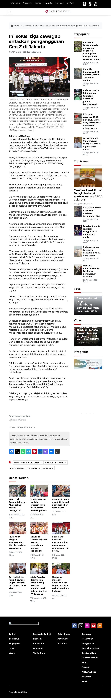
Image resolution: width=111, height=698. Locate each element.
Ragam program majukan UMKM (87, 402)
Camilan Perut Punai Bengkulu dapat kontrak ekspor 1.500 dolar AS (88, 195)
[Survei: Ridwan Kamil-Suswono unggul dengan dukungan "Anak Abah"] (17, 568)
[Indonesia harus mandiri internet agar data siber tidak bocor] (61, 490)
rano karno (33, 468)
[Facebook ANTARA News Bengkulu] (84, 3)
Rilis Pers (70, 3)
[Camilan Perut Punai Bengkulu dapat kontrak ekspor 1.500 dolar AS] (88, 177)
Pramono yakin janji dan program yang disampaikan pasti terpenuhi (38, 505)
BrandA (85, 667)
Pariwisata (38, 643)
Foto (77, 288)
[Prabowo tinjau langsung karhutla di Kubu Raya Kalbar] (78, 251)
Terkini (38, 3)
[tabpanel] (88, 305)
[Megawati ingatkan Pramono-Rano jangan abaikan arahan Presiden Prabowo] (61, 568)
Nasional (27, 25)
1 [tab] (80, 316)
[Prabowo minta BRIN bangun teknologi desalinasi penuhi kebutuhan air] (78, 94)
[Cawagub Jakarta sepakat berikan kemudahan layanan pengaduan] (39, 528)
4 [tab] (92, 316)
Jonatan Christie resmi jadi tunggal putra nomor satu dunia (91, 231)
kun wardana (17, 468)
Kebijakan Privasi (90, 648)
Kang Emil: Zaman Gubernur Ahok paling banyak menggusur (17, 505)
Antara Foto (27, 3)
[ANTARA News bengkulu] (58, 11)
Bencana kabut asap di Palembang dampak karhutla (87, 303)
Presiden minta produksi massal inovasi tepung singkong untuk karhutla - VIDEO (87, 333)
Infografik (81, 352)
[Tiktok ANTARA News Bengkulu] (90, 5)
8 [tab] (84, 348)
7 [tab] (100, 344)
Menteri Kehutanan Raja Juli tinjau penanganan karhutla (91, 271)
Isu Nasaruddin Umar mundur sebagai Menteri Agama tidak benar (91, 144)
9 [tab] (88, 348)
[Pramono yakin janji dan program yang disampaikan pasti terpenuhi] (39, 490)
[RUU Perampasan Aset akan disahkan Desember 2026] (78, 211)
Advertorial (63, 639)
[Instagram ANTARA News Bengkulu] (95, 3)
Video (78, 320)
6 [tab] (96, 344)
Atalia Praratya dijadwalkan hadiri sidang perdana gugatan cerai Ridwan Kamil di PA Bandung (38, 585)
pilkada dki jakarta (55, 462)
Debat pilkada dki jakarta (28, 462)
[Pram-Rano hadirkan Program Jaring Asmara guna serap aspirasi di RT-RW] (61, 528)
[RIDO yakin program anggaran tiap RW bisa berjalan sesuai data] (17, 528)
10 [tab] (92, 348)
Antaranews (15, 3)
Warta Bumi (39, 653)
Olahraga (38, 648)
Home (16, 25)
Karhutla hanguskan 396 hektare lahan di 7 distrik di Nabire (91, 75)
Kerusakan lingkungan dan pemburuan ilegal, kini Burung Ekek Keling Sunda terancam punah (91, 51)
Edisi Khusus (64, 634)
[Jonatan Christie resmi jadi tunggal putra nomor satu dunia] (78, 230)
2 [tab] (84, 316)
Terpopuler (48, 3)
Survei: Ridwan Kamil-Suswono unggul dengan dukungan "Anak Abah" (17, 583)
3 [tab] (88, 316)
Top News (59, 3)
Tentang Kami (89, 653)
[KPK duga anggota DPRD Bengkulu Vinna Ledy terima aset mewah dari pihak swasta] (78, 118)
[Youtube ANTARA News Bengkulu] (84, 5)
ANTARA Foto (89, 672)
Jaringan (86, 634)
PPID (84, 681)
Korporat (86, 676)
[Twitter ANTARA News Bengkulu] (90, 3)
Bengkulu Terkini (42, 634)
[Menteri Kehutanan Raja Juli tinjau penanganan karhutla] (78, 269)
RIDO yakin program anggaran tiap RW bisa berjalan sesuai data (17, 542)
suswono (48, 468)
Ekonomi (37, 639)
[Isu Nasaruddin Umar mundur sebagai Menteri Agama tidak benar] (78, 142)
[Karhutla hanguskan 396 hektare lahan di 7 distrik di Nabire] (78, 73)
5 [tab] (96, 316)
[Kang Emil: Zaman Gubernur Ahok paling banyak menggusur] (17, 490)
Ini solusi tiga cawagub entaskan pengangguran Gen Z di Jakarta (67, 25)
